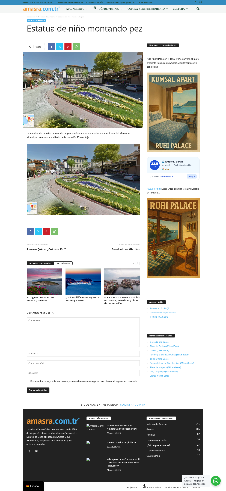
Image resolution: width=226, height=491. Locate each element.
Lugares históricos (156, 450)
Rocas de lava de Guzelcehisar (172, 363)
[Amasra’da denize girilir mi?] (95, 447)
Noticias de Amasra (46, 16)
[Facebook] (195, 2)
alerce (159, 342)
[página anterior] (133, 263)
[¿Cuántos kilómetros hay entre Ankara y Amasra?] (83, 281)
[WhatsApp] (76, 46)
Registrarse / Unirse (70, 2)
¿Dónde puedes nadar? (158, 445)
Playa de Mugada (165, 367)
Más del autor (63, 263)
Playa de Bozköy (164, 346)
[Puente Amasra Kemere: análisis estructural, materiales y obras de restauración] (122, 281)
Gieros (159, 376)
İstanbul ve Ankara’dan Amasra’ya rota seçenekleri (122, 427)
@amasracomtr (132, 404)
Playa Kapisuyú (164, 371)
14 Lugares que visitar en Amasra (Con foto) (40, 299)
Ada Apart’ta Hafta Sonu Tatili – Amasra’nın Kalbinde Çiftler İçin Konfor (123, 462)
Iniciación (31, 16)
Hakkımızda (146, 2)
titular (159, 359)
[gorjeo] (59, 46)
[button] (198, 9)
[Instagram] (200, 2)
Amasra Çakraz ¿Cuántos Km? (46, 249)
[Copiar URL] (84, 46)
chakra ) (159, 350)
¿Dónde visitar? (108, 9)
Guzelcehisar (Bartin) (125, 249)
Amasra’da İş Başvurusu (121, 2)
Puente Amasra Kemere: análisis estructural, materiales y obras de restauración (122, 300)
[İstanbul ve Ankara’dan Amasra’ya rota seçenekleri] (95, 430)
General (150, 429)
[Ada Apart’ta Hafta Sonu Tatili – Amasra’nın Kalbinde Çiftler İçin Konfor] (95, 464)
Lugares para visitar (157, 440)
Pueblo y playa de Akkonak (169, 355)
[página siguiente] (138, 263)
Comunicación (94, 2)
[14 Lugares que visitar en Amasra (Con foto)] (44, 281)
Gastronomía (153, 456)
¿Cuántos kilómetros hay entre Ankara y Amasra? (82, 299)
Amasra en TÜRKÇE (160, 308)
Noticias (151, 434)
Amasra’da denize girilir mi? (122, 442)
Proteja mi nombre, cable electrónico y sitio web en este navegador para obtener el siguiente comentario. (84, 381)
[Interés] (68, 46)
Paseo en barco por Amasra (163, 312)
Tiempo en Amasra (159, 317)
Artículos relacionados (40, 263)
